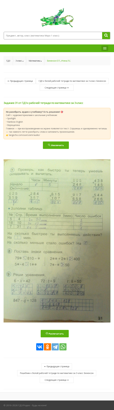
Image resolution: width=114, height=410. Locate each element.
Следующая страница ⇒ (57, 87)
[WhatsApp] (62, 346)
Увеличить (57, 145)
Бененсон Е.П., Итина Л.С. (59, 60)
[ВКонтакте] (39, 346)
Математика (34, 60)
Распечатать (56, 333)
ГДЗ (8, 60)
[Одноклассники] (47, 346)
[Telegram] (55, 346)
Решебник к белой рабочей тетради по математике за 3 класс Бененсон (57, 373)
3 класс (19, 60)
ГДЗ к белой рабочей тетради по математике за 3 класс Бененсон (72, 81)
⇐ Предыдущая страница (20, 81)
